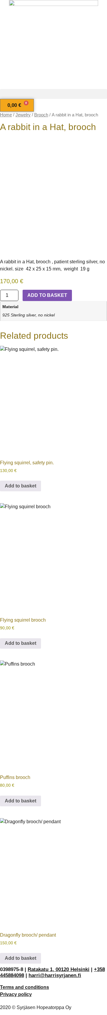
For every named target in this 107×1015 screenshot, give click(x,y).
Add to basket (47, 295)
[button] (53, 94)
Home (6, 115)
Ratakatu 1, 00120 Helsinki (58, 969)
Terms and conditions (24, 987)
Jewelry (23, 115)
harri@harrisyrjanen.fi (55, 975)
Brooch (41, 115)
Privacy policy (16, 994)
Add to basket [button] (20, 485)
